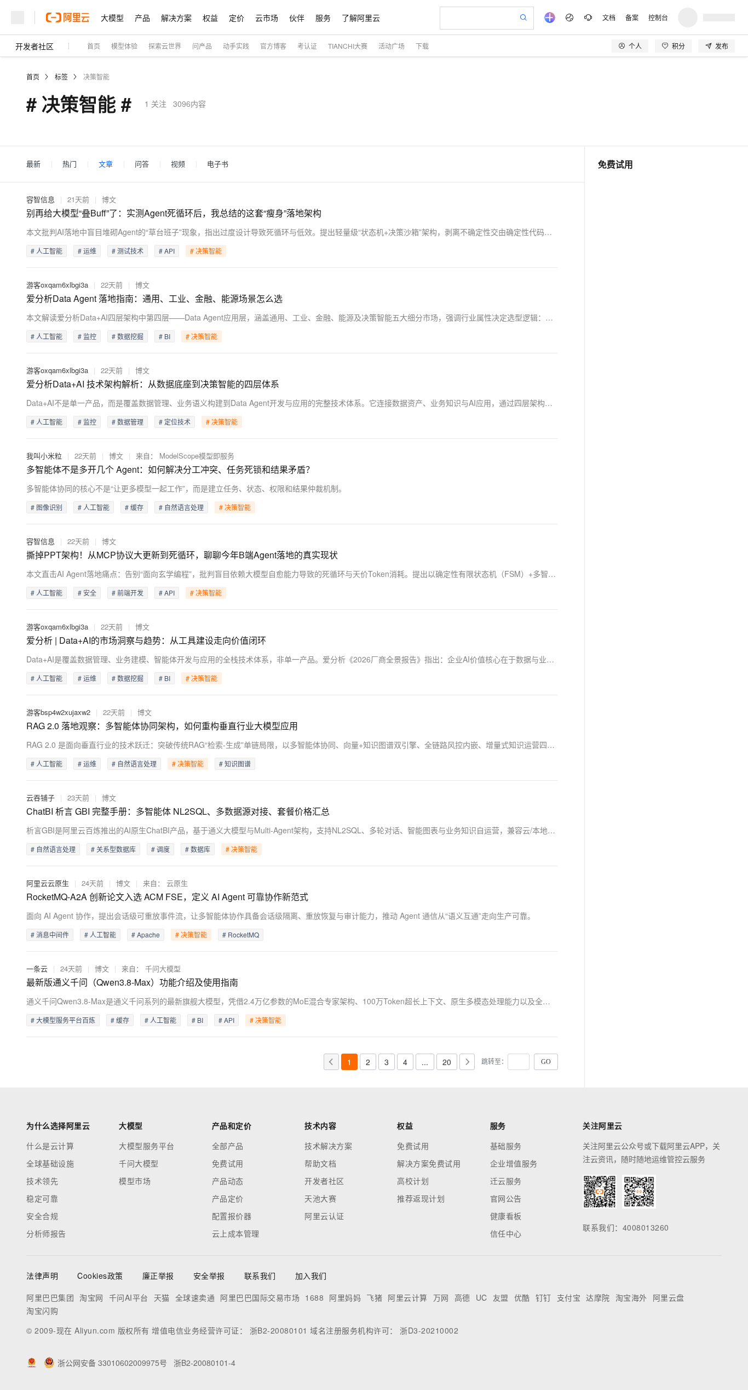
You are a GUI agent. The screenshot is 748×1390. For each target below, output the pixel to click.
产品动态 (228, 1180)
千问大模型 (139, 1163)
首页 (93, 45)
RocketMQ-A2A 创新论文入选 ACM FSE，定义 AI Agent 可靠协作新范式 (167, 896)
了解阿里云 (361, 17)
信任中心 (506, 1233)
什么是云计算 (50, 1145)
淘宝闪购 (42, 1310)
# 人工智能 (46, 250)
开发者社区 (34, 46)
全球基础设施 (50, 1163)
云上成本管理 (236, 1233)
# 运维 (87, 250)
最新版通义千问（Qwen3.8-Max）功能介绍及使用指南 (132, 982)
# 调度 (160, 849)
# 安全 (87, 592)
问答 (142, 164)
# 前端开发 (127, 592)
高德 (462, 1297)
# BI (164, 336)
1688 (314, 1297)
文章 (106, 164)
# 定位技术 (175, 421)
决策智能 (96, 76)
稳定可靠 (42, 1198)
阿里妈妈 (345, 1297)
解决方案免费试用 (429, 1163)
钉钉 (543, 1297)
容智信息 (40, 199)
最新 (33, 164)
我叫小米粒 (44, 455)
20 (446, 1061)
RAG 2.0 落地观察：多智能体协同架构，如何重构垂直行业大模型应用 (162, 725)
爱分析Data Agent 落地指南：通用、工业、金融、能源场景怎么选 (154, 298)
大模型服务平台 (147, 1145)
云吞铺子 (40, 797)
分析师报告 (46, 1233)
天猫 (162, 1297)
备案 (631, 17)
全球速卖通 (195, 1297)
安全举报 (209, 1275)
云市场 (266, 17)
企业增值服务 (514, 1163)
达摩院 (598, 1297)
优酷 (522, 1297)
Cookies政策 (100, 1275)
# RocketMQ (240, 934)
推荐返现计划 (421, 1198)
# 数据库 (197, 849)
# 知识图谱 (235, 763)
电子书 (217, 164)
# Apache (145, 934)
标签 (61, 76)
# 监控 (87, 336)
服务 (323, 17)
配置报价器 (232, 1215)
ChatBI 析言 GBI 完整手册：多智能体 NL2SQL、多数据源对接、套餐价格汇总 (178, 811)
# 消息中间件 (50, 934)
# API (167, 250)
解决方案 (176, 17)
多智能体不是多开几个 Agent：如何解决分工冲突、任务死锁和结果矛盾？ (170, 469)
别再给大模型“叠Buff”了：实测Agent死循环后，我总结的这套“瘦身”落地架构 (173, 213)
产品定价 (228, 1198)
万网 (441, 1297)
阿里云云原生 (47, 883)
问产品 (202, 45)
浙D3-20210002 (429, 1330)
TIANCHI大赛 (347, 45)
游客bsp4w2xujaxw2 (58, 712)
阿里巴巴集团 (50, 1297)
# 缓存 (134, 507)
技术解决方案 (328, 1145)
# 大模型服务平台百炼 (63, 1020)
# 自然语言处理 (181, 507)
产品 (142, 17)
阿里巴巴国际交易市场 (260, 1297)
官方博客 (273, 45)
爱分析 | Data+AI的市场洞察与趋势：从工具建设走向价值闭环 (146, 640)
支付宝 (569, 1297)
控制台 (658, 17)
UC (481, 1297)
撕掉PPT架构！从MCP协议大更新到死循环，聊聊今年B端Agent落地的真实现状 (182, 554)
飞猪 (374, 1297)
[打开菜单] (17, 17)
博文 (109, 199)
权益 (210, 17)
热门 (69, 164)
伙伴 (296, 17)
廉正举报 (158, 1275)
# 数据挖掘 (127, 336)
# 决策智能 (206, 250)
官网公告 (506, 1198)
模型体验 (124, 45)
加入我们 (311, 1275)
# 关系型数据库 (113, 849)
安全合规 (42, 1215)
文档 (608, 17)
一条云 (37, 968)
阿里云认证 (324, 1215)
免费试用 (228, 1163)
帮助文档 (320, 1163)
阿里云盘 (668, 1297)
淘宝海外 (631, 1297)
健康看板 (506, 1215)
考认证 (307, 45)
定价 (236, 17)
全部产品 (228, 1145)
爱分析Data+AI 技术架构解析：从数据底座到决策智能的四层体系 (152, 383)
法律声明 (42, 1275)
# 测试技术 (127, 250)
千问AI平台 (128, 1297)
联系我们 (260, 1275)
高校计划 (413, 1180)
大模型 (112, 17)
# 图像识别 (46, 507)
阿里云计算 (408, 1297)
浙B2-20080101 (279, 1330)
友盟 (501, 1297)
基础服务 (506, 1145)
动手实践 (236, 45)
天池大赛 (320, 1198)
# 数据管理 (127, 421)
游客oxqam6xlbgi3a (57, 284)
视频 (178, 164)
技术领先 (42, 1180)
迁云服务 (506, 1180)
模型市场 (135, 1180)
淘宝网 (91, 1297)
